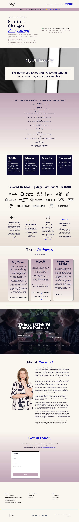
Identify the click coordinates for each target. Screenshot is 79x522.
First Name (15, 453)
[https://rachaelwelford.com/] (12, 4)
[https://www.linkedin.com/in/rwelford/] (68, 4)
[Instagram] (33, 515)
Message (15, 463)
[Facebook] (36, 515)
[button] (52, 4)
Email (14, 458)
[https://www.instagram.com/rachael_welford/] (71, 4)
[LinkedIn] (39, 515)
